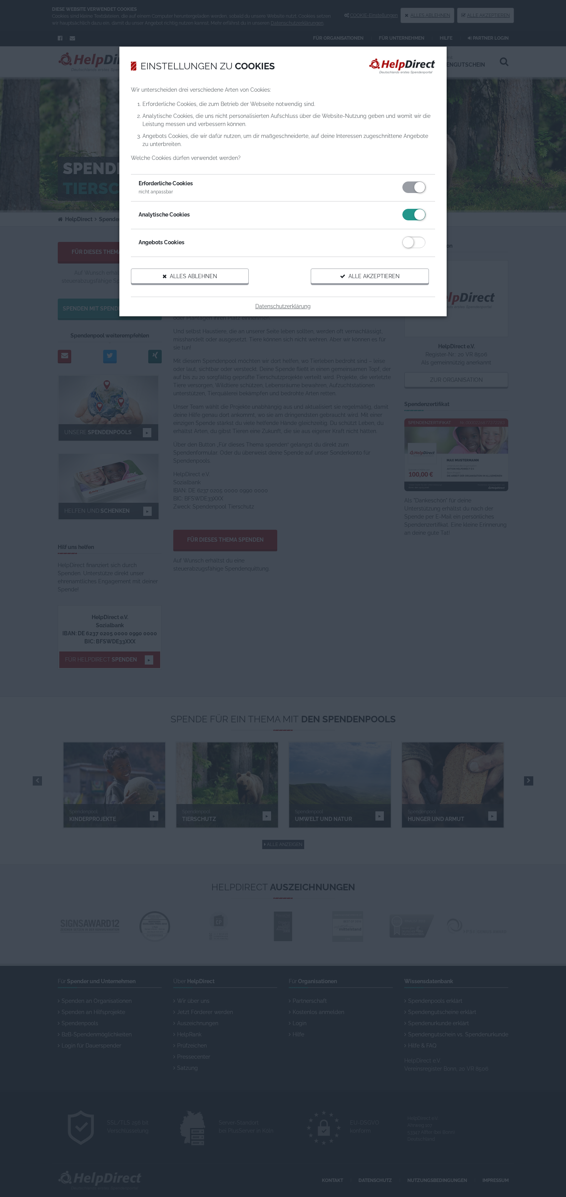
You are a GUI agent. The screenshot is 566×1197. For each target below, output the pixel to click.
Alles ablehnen (192, 276)
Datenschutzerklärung (283, 306)
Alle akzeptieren (372, 276)
